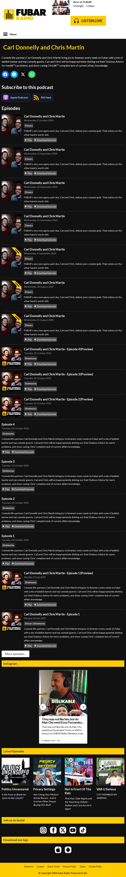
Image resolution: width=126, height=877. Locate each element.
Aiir (85, 873)
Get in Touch (53, 866)
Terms (82, 866)
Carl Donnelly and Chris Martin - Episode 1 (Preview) (58, 573)
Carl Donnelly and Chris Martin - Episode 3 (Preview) (58, 374)
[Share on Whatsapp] (31, 74)
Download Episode (46, 140)
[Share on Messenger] (14, 74)
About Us (28, 866)
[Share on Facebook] (5, 74)
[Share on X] (23, 74)
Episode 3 (8, 461)
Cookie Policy (95, 866)
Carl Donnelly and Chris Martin (44, 116)
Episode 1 (8, 536)
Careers (40, 866)
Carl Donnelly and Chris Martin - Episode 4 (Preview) (58, 349)
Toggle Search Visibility (119, 34)
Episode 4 (8, 424)
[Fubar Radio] (25, 14)
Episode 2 (8, 499)
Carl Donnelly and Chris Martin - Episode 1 (52, 614)
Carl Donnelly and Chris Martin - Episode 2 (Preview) (58, 399)
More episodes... (15, 654)
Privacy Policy (69, 866)
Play (30, 140)
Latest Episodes (13, 751)
